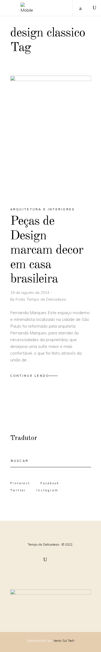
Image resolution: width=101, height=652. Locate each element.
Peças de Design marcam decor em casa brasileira (46, 250)
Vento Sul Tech (63, 640)
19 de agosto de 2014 (30, 292)
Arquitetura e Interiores (42, 209)
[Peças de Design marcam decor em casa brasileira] (50, 136)
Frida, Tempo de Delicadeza (41, 299)
